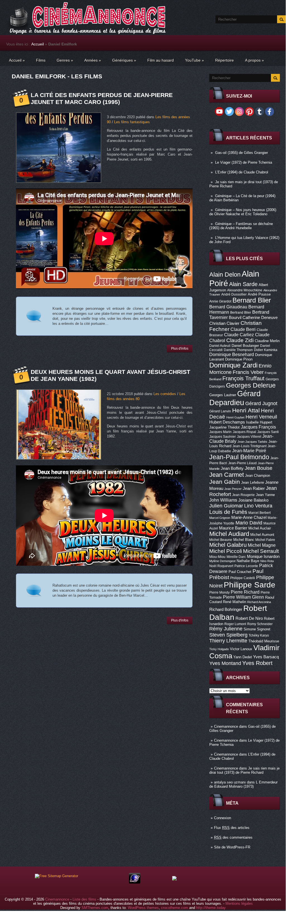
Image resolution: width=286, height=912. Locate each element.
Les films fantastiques (132, 122)
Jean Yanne (265, 495)
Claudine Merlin (267, 341)
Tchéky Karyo (259, 635)
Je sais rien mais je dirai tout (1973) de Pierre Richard (244, 770)
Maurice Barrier (233, 528)
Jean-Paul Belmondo (239, 457)
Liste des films (84, 899)
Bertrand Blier (240, 313)
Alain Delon (225, 274)
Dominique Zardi (233, 365)
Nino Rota (267, 561)
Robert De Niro (249, 618)
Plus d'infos (179, 348)
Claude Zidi (240, 340)
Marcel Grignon (219, 517)
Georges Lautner (222, 395)
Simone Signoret (257, 629)
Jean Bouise (258, 468)
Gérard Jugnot (261, 403)
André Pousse (259, 294)
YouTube (194, 60)
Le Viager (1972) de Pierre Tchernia (243, 162)
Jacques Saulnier (222, 437)
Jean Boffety (232, 468)
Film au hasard (160, 60)
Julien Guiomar (226, 506)
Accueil (37, 44)
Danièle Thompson (238, 350)
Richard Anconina (259, 602)
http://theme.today (211, 908)
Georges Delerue (251, 385)
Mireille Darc (236, 557)
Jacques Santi (268, 432)
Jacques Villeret (249, 437)
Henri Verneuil (261, 417)
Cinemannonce (226, 726)
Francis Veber (248, 372)
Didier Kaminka (265, 350)
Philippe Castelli (242, 578)
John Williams (223, 499)
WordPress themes (143, 908)
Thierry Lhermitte (228, 641)
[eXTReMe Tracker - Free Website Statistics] (134, 882)
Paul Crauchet (240, 572)
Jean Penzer (233, 488)
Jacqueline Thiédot (224, 427)
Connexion (222, 818)
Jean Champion (257, 475)
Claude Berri (243, 329)
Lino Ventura (258, 506)
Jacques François (258, 426)
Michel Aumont (262, 535)
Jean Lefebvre (252, 482)
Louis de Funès (228, 512)
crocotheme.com (174, 908)
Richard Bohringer (225, 609)
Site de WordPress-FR (232, 847)
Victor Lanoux (241, 649)
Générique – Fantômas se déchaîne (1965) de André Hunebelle (241, 226)
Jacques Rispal (244, 432)
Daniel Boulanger (245, 345)
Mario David (248, 523)
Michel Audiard (229, 533)
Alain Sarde (243, 284)
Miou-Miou (217, 557)
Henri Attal (246, 410)
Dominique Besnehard (231, 354)
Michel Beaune (220, 540)
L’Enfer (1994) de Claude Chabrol (241, 172)
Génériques (124, 60)
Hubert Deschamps (227, 422)
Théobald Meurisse (263, 641)
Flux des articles (231, 828)
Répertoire (224, 60)
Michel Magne (262, 545)
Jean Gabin (224, 481)
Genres (65, 60)
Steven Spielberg (228, 635)
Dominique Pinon (239, 359)
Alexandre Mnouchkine (244, 290)
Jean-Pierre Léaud (242, 463)
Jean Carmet (226, 474)
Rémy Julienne (225, 629)
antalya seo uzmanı (230, 782)
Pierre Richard (245, 591)
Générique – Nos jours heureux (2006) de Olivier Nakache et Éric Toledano (242, 212)
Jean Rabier (254, 488)
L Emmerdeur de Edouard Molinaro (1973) (243, 784)
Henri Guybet (235, 417)
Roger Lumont (235, 624)
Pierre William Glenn (243, 597)
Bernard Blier (251, 300)
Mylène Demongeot (222, 561)
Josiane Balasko (253, 500)
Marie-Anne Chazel (248, 517)
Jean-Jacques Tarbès (252, 441)
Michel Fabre (265, 540)
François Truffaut (243, 378)
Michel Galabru (228, 545)
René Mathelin (234, 602)
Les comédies (164, 394)
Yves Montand (225, 663)
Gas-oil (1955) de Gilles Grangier (241, 153)
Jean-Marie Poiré (249, 450)
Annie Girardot (220, 301)
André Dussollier (234, 294)
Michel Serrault (261, 551)
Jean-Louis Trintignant (249, 446)
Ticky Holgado (219, 649)
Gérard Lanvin (220, 411)
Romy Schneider (260, 624)
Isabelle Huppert (259, 422)
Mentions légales (239, 903)
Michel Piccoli (225, 551)
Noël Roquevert (221, 566)
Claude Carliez (239, 334)
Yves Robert (257, 663)
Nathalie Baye (248, 561)
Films (40, 60)
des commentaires (233, 837)
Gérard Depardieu (235, 398)
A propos (254, 60)
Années (92, 60)
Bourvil (235, 317)
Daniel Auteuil (219, 346)
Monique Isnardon (263, 556)
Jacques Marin (220, 432)
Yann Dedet (242, 657)
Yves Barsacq (266, 657)
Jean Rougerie (243, 495)
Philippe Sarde (249, 584)
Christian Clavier (224, 323)
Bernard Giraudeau (228, 306)
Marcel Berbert (259, 513)
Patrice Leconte (246, 566)
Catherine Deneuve (260, 317)
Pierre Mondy (219, 592)
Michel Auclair (259, 528)
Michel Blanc (243, 540)
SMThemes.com (94, 908)
